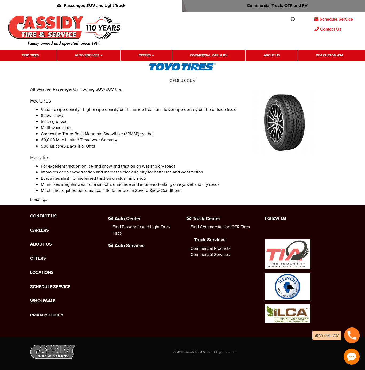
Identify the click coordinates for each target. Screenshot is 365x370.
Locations (42, 272)
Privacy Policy (46, 315)
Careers (39, 230)
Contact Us (330, 29)
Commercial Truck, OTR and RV (277, 5)
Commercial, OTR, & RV (208, 55)
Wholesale (42, 301)
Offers (145, 55)
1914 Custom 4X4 (329, 55)
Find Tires (30, 55)
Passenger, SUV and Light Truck (95, 5)
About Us (272, 55)
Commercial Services (210, 254)
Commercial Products (210, 248)
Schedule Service (336, 19)
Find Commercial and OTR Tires (220, 227)
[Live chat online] (352, 357)
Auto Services (87, 55)
